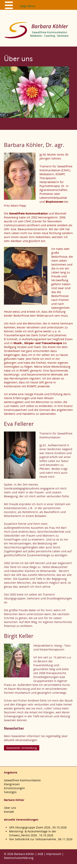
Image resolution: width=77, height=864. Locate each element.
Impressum (53, 854)
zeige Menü (27, 6)
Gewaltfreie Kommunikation (22, 780)
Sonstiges (10, 792)
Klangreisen (12, 784)
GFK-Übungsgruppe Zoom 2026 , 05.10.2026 (38, 827)
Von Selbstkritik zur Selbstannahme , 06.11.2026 (40, 839)
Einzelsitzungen (14, 788)
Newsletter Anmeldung (21, 748)
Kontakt (9, 812)
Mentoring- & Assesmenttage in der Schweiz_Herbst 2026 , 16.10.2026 (32, 833)
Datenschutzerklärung (18, 858)
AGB (40, 854)
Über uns (10, 808)
